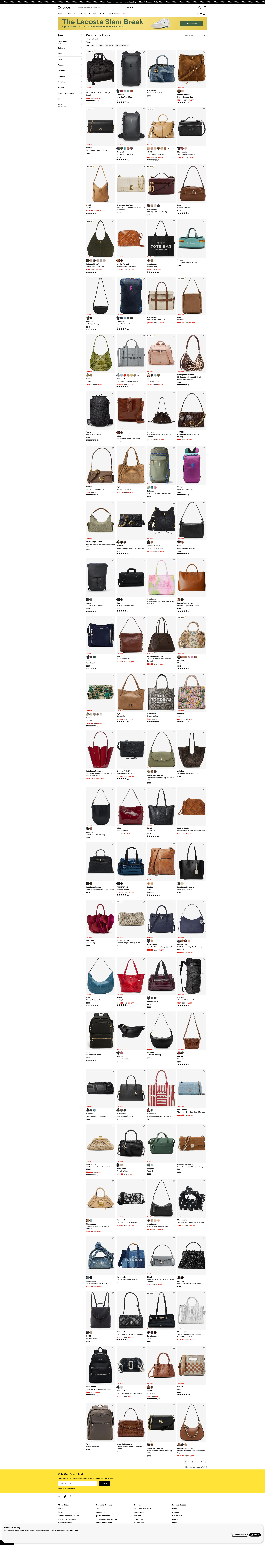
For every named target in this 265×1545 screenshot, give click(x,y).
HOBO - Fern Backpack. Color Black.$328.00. (100, 1317)
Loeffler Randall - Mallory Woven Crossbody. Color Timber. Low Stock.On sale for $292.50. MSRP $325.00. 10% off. (131, 246)
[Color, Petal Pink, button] (182, 91)
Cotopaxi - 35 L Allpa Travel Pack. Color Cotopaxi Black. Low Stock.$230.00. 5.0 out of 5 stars (131, 134)
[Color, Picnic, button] (185, 657)
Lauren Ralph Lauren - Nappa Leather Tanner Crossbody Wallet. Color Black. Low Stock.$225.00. (161, 1430)
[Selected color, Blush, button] (148, 375)
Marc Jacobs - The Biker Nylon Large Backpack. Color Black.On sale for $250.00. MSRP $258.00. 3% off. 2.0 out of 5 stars (100, 1373)
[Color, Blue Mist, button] (91, 1220)
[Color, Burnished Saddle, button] (165, 148)
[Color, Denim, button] (101, 260)
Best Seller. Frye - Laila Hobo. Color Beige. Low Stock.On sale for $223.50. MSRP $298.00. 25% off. (192, 304)
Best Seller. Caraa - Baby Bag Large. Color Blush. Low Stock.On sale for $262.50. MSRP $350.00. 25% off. (161, 361)
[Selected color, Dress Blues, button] (148, 940)
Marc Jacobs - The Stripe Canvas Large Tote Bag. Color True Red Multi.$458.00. (161, 1094)
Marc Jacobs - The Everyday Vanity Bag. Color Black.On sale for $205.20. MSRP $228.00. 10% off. (192, 134)
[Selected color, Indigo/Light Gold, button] (87, 657)
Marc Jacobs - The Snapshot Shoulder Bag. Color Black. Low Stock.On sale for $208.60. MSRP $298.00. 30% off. (161, 1206)
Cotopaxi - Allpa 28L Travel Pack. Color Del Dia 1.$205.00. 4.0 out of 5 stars (192, 472)
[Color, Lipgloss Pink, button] (182, 148)
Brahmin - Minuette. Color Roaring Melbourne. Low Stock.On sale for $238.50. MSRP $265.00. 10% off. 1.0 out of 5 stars (100, 700)
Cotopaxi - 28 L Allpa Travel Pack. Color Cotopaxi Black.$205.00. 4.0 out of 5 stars (131, 77)
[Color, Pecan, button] (182, 1277)
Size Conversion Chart (142, 1509)
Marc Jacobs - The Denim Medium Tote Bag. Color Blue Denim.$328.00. (131, 1262)
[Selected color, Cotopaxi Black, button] (118, 91)
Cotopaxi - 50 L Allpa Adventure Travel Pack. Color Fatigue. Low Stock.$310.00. (161, 472)
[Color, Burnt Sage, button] (91, 883)
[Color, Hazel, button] (152, 148)
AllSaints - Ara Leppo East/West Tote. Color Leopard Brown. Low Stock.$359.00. (192, 757)
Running (175, 1519)
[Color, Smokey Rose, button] (189, 940)
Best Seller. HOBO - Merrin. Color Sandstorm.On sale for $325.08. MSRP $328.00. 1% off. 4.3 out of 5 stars (100, 190)
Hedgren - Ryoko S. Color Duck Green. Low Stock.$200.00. (161, 1150)
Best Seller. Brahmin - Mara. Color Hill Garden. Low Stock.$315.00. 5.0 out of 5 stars (192, 643)
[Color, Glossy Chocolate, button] (155, 998)
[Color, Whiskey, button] (131, 91)
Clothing (175, 1512)
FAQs (98, 1509)
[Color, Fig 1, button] (155, 487)
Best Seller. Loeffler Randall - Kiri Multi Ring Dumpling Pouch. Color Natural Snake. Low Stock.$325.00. (131, 926)
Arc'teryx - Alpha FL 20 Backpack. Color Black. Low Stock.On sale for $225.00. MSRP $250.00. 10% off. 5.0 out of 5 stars (192, 982)
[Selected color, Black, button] (179, 148)
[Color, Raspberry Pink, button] (121, 1052)
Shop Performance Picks (148, 2)
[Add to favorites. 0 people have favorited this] (113, 51)
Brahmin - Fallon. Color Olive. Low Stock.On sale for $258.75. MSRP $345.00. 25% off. (100, 361)
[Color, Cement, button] (134, 375)
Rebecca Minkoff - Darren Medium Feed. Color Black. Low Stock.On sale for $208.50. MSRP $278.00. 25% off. (161, 528)
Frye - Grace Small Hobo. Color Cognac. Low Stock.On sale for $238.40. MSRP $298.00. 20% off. (131, 643)
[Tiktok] (65, 1496)
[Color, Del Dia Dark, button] (121, 318)
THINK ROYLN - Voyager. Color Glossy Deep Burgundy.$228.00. (161, 982)
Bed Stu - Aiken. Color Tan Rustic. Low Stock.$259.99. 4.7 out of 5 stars (161, 869)
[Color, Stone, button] (97, 260)
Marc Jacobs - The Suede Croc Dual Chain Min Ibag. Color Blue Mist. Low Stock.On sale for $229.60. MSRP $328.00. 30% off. (192, 1094)
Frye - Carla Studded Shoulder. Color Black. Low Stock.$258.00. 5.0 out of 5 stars (192, 528)
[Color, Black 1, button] (121, 542)
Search (130, 7)
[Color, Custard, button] (131, 375)
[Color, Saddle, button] (91, 375)
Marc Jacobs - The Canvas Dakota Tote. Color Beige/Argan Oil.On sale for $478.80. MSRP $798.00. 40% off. (161, 304)
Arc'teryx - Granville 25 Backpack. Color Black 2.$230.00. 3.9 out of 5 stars (100, 585)
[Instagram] (59, 1496)
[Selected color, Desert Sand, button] (148, 148)
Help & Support (201, 14)
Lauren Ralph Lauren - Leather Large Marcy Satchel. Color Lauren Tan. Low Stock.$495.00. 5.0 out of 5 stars (192, 585)
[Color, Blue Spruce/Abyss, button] (128, 91)
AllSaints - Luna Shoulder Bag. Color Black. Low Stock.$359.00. (161, 1038)
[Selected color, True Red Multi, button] (148, 1110)
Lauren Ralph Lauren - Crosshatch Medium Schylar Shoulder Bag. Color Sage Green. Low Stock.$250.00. (161, 757)
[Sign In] (199, 8)
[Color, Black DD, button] (182, 1052)
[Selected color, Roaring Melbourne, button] (87, 714)
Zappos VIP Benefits (65, 1523)
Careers (61, 1512)
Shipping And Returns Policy (106, 1519)
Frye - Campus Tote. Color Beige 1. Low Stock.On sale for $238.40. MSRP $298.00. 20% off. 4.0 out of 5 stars (131, 700)
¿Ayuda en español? (103, 1516)
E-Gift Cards (139, 1523)
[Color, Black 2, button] (94, 260)
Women (108, 45)
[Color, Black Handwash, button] (152, 1387)
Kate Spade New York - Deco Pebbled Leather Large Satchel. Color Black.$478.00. (100, 869)
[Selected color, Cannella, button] (179, 91)
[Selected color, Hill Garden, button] (179, 657)
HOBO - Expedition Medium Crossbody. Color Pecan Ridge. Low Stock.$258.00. (131, 417)
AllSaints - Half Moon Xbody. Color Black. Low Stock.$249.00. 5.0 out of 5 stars (100, 304)
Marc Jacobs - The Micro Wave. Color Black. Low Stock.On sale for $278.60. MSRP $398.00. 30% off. (131, 1150)
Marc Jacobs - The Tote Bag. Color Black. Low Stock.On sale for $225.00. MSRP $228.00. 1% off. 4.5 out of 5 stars (161, 246)
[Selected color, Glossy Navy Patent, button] (118, 883)
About (60, 1509)
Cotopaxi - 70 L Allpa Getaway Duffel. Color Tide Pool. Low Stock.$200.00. (192, 246)
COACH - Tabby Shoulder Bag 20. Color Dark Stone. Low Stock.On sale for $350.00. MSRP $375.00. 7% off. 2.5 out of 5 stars (100, 472)
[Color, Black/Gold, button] (121, 599)
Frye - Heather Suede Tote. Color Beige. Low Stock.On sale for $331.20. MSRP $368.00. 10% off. (131, 472)
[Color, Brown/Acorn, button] (121, 1110)
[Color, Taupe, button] (91, 1332)
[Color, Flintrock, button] (121, 432)
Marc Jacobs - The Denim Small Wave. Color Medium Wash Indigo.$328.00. (161, 77)
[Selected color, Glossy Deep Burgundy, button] (148, 998)
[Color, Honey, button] (152, 542)
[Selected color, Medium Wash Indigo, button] (87, 1277)
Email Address (65, 1483)
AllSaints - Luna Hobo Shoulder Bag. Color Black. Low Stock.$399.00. (100, 813)
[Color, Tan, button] (185, 1444)
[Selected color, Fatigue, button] (148, 487)
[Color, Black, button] (158, 205)
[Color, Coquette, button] (182, 657)
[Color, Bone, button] (121, 1165)
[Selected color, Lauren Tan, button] (179, 599)
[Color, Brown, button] (155, 1332)
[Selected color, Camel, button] (87, 1220)
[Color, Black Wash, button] (91, 1277)
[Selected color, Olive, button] (87, 375)
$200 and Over (121, 45)
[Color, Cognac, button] (182, 542)
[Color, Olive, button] (158, 375)
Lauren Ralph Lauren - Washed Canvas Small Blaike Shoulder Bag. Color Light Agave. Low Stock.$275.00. (100, 528)
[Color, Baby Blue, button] (155, 375)
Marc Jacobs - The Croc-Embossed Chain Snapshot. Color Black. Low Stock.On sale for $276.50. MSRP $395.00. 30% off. (131, 1373)
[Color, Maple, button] (124, 542)
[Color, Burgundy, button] (152, 1332)
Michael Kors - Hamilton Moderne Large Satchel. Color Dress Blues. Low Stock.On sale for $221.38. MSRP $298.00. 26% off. (161, 926)
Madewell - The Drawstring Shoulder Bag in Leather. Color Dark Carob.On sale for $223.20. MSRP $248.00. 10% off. (161, 417)
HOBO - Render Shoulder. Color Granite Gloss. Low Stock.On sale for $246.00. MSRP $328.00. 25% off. (131, 813)
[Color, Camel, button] (128, 375)
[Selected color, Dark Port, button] (148, 205)
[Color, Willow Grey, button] (152, 1165)
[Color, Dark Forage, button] (91, 599)
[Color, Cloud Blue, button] (121, 375)
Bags (99, 45)
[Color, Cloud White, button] (185, 148)
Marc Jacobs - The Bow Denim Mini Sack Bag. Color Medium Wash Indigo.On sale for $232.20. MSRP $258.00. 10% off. (100, 1262)
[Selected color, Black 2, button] (87, 599)
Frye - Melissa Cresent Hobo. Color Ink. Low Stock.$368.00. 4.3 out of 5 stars (100, 982)
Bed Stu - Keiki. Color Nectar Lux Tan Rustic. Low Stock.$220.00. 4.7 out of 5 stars (192, 1373)
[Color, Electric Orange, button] (124, 375)
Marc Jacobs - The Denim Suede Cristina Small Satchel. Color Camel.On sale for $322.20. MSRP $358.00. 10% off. (100, 1206)
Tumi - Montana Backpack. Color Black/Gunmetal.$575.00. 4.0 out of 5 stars (100, 1038)
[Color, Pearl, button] (189, 657)
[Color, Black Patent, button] (121, 883)
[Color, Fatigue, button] (124, 91)
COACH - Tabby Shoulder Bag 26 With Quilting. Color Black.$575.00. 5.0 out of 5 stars (131, 528)
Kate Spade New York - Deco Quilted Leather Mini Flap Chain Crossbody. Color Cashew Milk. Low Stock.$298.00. (131, 190)
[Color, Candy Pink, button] (192, 657)
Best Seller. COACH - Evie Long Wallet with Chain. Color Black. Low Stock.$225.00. (100, 134)
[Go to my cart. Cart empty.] (205, 8)
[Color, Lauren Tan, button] (152, 771)
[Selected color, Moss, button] (87, 260)
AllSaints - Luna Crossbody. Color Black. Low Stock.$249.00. (131, 1038)
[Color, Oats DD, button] (152, 883)
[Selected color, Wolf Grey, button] (118, 375)
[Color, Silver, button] (101, 714)
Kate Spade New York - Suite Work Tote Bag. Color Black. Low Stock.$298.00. (192, 869)
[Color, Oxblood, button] (185, 940)
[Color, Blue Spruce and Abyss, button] (152, 487)
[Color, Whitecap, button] (155, 148)
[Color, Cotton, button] (121, 1387)
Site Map (137, 1516)
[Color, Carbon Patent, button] (152, 998)
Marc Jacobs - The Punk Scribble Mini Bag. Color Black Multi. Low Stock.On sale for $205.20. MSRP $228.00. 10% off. (131, 1206)
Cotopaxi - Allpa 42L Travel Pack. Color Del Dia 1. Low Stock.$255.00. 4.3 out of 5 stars (131, 304)
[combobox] (99, 8)
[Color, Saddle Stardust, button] (161, 148)
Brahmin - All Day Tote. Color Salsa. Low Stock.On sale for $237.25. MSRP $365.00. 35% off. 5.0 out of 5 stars (131, 982)
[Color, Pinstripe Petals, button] (97, 714)
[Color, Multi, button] (91, 714)
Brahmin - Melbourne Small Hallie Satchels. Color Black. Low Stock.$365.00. (192, 1262)
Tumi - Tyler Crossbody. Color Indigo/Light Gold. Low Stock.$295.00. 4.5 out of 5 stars (100, 643)
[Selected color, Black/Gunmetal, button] (118, 599)
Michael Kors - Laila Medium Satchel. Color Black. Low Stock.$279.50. (131, 1094)
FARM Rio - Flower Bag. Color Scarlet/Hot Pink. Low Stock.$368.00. (100, 926)
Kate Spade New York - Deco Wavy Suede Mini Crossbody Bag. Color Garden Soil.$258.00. (192, 1150)
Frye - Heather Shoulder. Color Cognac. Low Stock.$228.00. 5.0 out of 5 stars (192, 190)
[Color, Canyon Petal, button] (158, 148)
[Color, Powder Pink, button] (155, 205)
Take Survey (138, 1519)
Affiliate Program (140, 1512)
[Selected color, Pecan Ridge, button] (118, 432)
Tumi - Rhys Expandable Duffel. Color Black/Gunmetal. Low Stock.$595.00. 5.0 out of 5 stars (131, 585)
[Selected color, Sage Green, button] (148, 771)
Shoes (174, 1523)
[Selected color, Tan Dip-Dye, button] (148, 1387)
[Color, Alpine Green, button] (94, 657)
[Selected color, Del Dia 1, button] (118, 318)
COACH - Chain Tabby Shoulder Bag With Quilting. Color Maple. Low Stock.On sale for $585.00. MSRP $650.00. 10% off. (192, 417)
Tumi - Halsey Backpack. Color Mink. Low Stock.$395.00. (100, 1430)
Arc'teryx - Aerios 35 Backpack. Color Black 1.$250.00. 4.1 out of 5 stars (100, 417)
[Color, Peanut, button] (152, 940)
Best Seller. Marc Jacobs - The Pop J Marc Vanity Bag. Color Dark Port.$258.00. (161, 190)
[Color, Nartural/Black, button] (104, 260)
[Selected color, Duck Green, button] (148, 1165)
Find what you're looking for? (195, 1467)
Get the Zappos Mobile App (68, 1516)
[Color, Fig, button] (131, 148)
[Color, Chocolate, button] (121, 260)
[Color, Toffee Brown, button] (91, 828)
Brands (175, 1509)
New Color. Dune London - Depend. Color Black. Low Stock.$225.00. (161, 1317)
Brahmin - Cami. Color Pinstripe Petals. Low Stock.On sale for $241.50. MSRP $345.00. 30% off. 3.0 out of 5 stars (192, 700)
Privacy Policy (73, 1530)
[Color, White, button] (91, 318)
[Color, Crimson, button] (121, 91)
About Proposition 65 (104, 1523)
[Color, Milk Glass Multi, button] (182, 883)
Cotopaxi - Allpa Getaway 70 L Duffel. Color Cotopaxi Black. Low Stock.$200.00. (100, 1094)
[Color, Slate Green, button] (152, 260)
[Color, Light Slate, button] (152, 205)
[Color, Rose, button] (158, 1220)
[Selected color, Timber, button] (118, 260)
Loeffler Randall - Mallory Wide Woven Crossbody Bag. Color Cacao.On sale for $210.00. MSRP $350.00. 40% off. (192, 813)
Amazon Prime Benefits (67, 1519)
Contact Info (100, 1512)
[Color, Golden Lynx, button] (195, 657)
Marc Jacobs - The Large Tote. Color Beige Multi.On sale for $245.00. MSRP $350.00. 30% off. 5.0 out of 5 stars (161, 700)
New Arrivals (177, 1516)
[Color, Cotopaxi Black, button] (128, 318)
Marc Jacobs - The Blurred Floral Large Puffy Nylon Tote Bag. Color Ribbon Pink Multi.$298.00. (161, 585)
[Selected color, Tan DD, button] (179, 1052)
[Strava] (71, 1496)
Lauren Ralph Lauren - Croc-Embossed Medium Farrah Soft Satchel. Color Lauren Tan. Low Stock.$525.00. (131, 1430)
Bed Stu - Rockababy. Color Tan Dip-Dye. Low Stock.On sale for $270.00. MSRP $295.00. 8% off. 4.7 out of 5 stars (161, 1373)
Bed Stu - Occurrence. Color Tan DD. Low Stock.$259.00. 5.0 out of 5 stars (192, 1038)
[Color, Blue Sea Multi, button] (152, 1110)
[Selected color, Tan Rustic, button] (148, 883)
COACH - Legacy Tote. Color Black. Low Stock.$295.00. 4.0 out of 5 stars (161, 813)
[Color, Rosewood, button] (91, 657)
